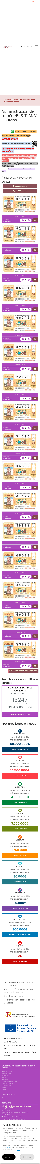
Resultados (5, 1075)
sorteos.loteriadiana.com (16, 143)
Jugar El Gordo (20, 776)
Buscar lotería (20, 186)
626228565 (6, 1114)
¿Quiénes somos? (7, 1071)
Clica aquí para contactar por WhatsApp (15, 1112)
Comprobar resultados (20, 714)
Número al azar (21, 191)
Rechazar (27, 1157)
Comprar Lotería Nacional (20, 935)
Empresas (5, 1079)
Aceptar (8, 1157)
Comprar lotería (6, 1073)
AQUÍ (18, 1150)
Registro (4, 1089)
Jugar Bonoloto (20, 829)
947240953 (7, 1110)
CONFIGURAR (6, 1148)
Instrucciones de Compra (9, 1081)
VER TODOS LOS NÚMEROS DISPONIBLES (23, 671)
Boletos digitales (6, 1085)
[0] (32, 46)
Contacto (4, 1077)
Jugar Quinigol (20, 882)
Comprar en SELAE (7, 1083)
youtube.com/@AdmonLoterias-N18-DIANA (20, 164)
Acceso (25, 46)
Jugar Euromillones (20, 749)
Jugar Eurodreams (20, 908)
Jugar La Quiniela (20, 961)
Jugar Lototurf (20, 855)
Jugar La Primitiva (20, 802)
